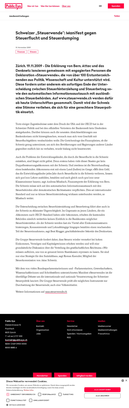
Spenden (116, 6)
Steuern (33, 52)
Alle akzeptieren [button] (102, 390)
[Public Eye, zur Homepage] (13, 6)
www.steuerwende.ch (56, 291)
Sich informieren (75, 330)
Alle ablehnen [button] (102, 396)
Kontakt (40, 326)
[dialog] (64, 392)
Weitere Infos (29, 390)
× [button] (126, 380)
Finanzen (21, 52)
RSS (69, 337)
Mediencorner (104, 326)
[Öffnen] (123, 15)
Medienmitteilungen (19, 16)
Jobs (38, 333)
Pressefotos (104, 333)
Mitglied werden (84, 375)
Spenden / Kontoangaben (79, 333)
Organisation (42, 330)
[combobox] (122, 380)
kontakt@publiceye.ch (16, 340)
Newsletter (72, 326)
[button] (43, 404)
